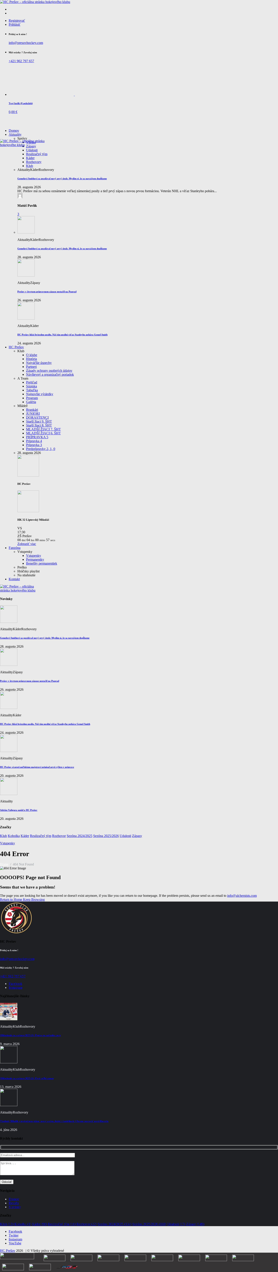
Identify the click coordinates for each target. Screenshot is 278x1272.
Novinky (15, 1207)
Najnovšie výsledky (39, 394)
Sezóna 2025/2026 (106, 836)
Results (14, 1203)
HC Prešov (16, 347)
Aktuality (15, 134)
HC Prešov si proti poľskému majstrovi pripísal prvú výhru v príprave (37, 767)
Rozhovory (33, 162)
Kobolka (14, 836)
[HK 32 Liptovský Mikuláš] (28, 511)
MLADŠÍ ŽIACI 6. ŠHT (43, 433)
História (31, 359)
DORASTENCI (37, 417)
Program (32, 398)
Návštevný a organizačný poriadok (50, 374)
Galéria (31, 402)
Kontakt (14, 579)
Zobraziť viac (26, 544)
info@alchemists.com (242, 895)
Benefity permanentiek (41, 563)
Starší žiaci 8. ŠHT (39, 425)
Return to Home (11, 899)
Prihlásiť (14, 24)
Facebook (15, 983)
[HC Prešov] (28, 475)
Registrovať (17, 20)
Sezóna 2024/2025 (79, 836)
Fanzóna (14, 548)
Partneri (31, 366)
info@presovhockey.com (26, 43)
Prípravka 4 (34, 441)
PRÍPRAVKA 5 (37, 437)
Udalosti (32, 150)
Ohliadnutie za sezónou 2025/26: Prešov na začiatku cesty (30, 1035)
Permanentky (35, 559)
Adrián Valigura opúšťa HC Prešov (18, 810)
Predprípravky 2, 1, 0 (40, 449)
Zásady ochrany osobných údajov (49, 370)
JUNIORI (33, 413)
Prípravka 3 (34, 445)
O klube (31, 355)
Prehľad (31, 382)
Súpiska (31, 386)
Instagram (15, 987)
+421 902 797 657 (21, 61)
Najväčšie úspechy (39, 363)
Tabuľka (32, 390)
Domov (14, 130)
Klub (29, 166)
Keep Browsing (34, 899)
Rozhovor (59, 836)
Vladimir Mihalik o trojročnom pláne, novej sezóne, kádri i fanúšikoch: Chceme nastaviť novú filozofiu (54, 1121)
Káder (30, 158)
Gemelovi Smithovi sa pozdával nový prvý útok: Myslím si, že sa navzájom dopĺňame (62, 178)
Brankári (32, 410)
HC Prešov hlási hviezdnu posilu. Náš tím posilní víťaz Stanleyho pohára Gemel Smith (62, 334)
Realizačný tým (36, 154)
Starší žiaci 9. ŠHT (39, 421)
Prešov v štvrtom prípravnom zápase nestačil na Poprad (46, 291)
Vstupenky (33, 555)
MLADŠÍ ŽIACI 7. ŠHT (43, 429)
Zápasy (137, 836)
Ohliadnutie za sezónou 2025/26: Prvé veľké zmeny (27, 1078)
